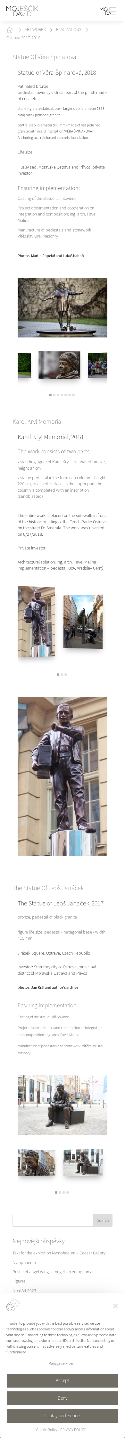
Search (103, 1220)
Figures (19, 1281)
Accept (62, 1380)
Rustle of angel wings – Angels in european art (54, 1272)
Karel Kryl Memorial (38, 421)
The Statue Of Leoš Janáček (48, 888)
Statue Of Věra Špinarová (44, 57)
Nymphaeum (24, 1263)
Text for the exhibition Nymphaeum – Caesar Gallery (59, 1253)
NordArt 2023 (24, 1291)
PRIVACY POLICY (73, 1429)
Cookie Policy (46, 1429)
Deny (63, 1398)
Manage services (61, 1363)
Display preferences (62, 1415)
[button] (115, 1306)
